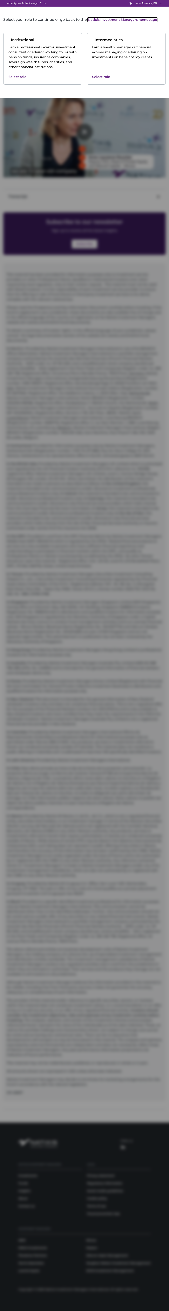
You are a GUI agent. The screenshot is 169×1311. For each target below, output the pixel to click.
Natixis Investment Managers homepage (122, 20)
